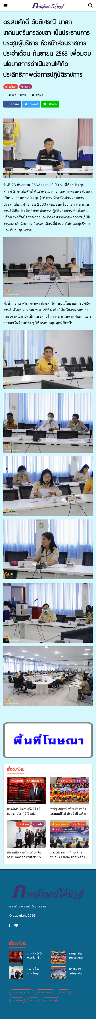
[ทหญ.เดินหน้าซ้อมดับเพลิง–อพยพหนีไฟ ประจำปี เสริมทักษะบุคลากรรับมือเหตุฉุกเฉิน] (69, 790)
